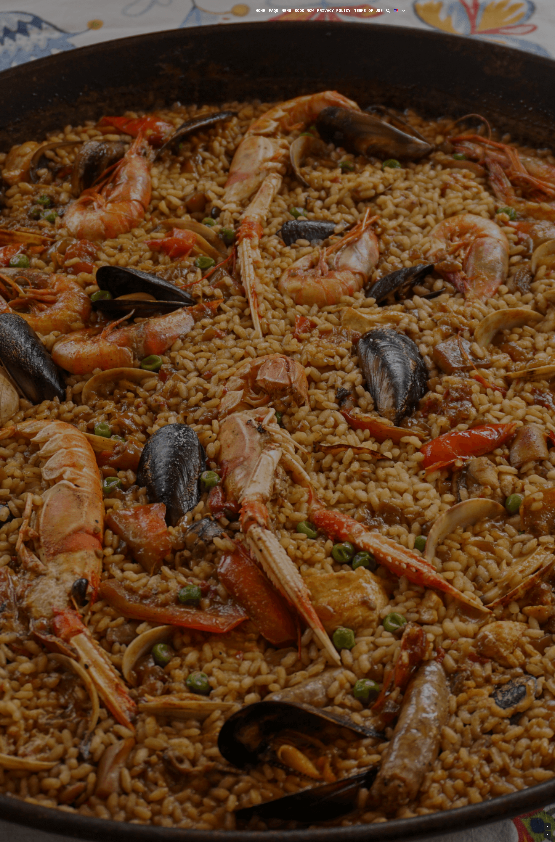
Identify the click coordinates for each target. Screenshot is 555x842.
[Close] (330, 402)
